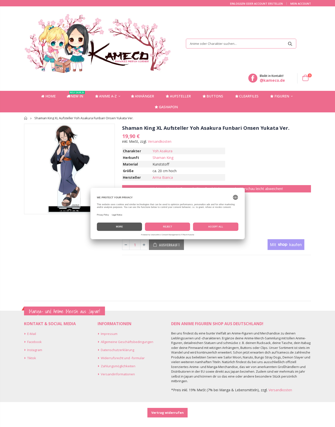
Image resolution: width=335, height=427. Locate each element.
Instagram (34, 350)
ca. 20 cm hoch (165, 170)
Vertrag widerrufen (167, 412)
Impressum (109, 334)
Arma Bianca (163, 177)
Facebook (34, 342)
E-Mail (31, 334)
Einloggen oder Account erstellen (256, 3)
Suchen (290, 43)
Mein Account (300, 3)
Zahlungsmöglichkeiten (118, 366)
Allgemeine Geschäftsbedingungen (127, 342)
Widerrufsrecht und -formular (123, 358)
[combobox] (241, 43)
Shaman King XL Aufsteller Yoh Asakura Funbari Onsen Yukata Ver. (205, 128)
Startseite (26, 118)
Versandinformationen (118, 374)
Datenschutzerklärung (117, 350)
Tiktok (31, 358)
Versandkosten (159, 141)
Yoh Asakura (163, 151)
